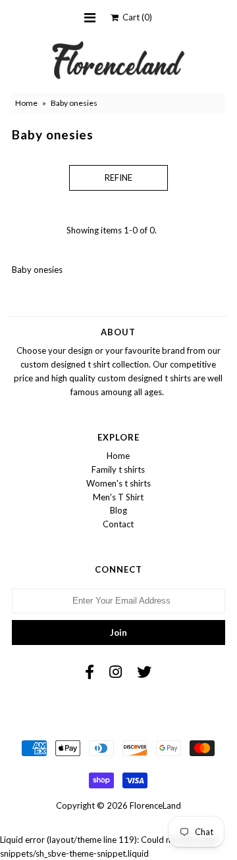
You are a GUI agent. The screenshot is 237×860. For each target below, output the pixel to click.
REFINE (118, 177)
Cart (135, 17)
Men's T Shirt (118, 497)
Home (26, 103)
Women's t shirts (118, 483)
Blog (118, 510)
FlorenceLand (155, 805)
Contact (118, 524)
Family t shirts (118, 469)
